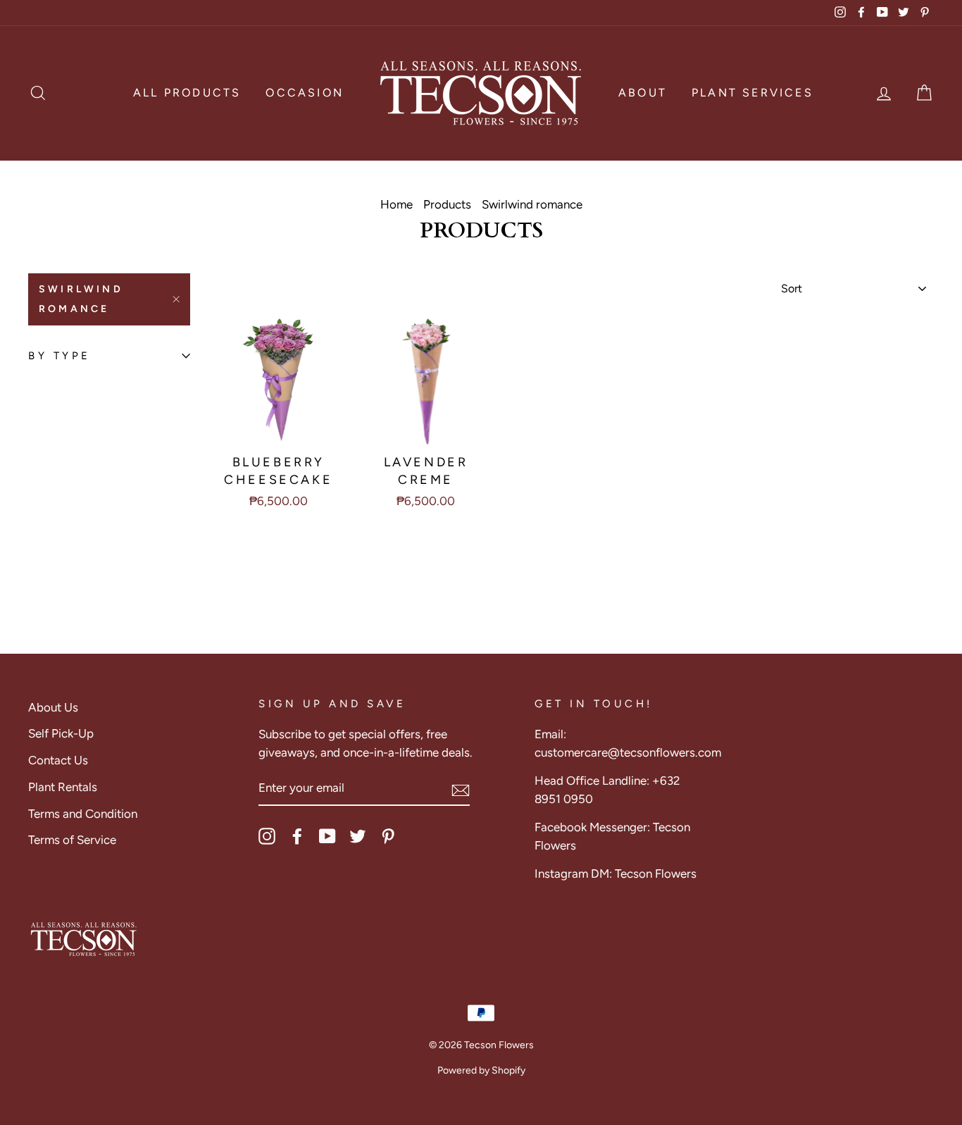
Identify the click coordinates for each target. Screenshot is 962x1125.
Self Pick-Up (61, 733)
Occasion (305, 92)
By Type (59, 355)
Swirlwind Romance (81, 299)
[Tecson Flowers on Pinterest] (388, 836)
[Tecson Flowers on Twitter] (357, 836)
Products (447, 204)
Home (396, 204)
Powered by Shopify (481, 1070)
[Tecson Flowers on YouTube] (327, 836)
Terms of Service (72, 840)
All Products (187, 92)
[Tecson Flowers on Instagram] (266, 836)
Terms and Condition (82, 814)
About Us (53, 707)
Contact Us (58, 760)
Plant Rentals (62, 787)
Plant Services (752, 92)
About (642, 92)
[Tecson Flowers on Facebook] (297, 836)
